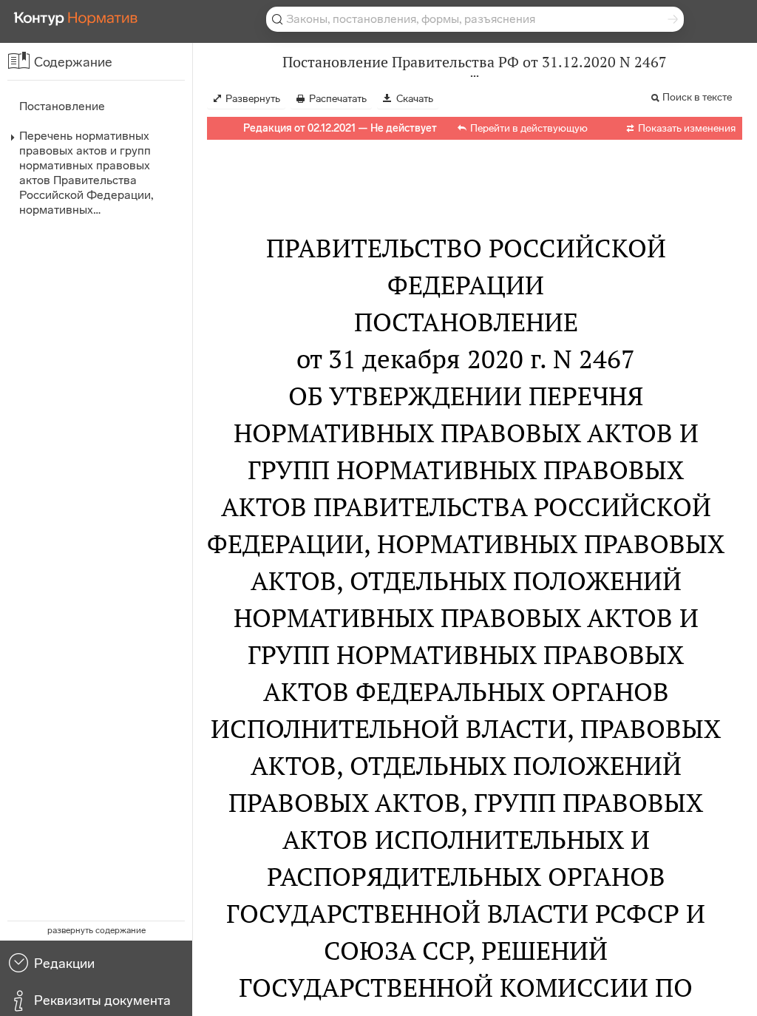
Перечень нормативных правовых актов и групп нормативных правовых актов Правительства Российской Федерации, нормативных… (86, 173)
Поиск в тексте (697, 97)
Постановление (62, 106)
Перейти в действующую (529, 128)
